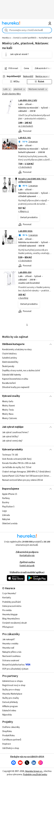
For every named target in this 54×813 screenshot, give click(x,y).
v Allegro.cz (23, 211)
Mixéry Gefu (7, 401)
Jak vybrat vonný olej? (12, 440)
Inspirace (6, 743)
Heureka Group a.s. (34, 771)
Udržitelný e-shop (10, 748)
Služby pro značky (10, 698)
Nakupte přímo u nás (11, 652)
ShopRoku (7, 731)
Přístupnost (8, 627)
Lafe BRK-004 (24, 272)
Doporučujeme (10, 489)
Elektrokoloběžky (10, 362)
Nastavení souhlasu (11, 656)
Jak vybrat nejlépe (12, 427)
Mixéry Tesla (8, 409)
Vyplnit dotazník (27, 565)
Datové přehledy (10, 702)
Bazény (5, 502)
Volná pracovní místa (11, 606)
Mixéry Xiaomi (8, 405)
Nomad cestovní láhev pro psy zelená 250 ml (22, 480)
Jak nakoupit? (8, 639)
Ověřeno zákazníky (11, 727)
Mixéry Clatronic (9, 418)
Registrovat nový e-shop (13, 685)
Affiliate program (10, 706)
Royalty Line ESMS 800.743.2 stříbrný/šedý (32, 180)
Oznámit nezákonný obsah (14, 622)
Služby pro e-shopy (11, 689)
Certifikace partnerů (11, 739)
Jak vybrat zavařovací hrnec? (15, 432)
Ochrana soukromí (10, 660)
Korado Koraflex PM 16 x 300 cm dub (18, 463)
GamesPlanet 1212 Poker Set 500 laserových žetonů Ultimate (27, 475)
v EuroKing (23, 298)
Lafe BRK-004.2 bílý (27, 100)
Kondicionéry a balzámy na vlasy (17, 349)
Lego (4, 511)
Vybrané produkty (12, 449)
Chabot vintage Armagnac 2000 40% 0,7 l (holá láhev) (26, 471)
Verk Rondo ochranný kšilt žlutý (17, 459)
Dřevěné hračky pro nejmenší (15, 387)
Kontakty (6, 597)
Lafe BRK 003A (25, 231)
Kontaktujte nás (27, 555)
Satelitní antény (9, 358)
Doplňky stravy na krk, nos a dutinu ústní (21, 370)
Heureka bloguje (10, 614)
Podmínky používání (11, 602)
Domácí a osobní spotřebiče (24, 37)
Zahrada (6, 515)
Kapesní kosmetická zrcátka (15, 379)
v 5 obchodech (25, 167)
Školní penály (8, 366)
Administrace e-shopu (12, 681)
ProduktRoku (8, 735)
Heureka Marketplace (12, 693)
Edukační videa (9, 710)
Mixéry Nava (7, 414)
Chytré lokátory (9, 353)
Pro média (7, 610)
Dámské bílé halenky (11, 374)
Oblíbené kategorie (13, 344)
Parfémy (6, 498)
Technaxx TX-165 (10, 454)
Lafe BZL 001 (24, 137)
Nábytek (6, 519)
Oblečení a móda (9, 523)
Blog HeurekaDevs (11, 618)
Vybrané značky (11, 396)
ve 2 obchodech (25, 126)
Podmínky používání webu (35, 774)
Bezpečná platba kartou (13, 664)
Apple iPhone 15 (9, 494)
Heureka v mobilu (10, 643)
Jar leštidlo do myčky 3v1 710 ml (16, 467)
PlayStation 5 (8, 506)
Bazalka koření (9, 383)
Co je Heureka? (9, 593)
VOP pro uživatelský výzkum (15, 668)
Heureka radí (8, 647)
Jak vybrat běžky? (10, 436)
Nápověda (7, 714)
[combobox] (27, 30)
